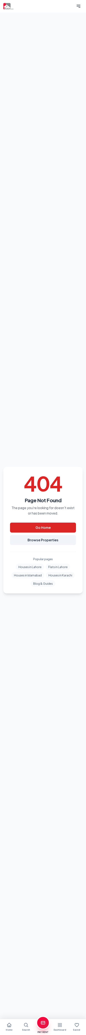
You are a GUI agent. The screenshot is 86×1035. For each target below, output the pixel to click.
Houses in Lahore (30, 567)
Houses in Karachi (60, 575)
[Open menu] (78, 6)
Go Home (43, 527)
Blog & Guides (43, 583)
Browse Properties (43, 540)
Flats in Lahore (58, 567)
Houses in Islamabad (28, 575)
